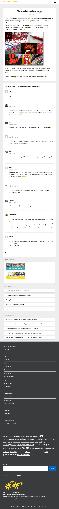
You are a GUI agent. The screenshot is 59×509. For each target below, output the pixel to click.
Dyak (10, 91)
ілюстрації (38, 454)
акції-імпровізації (29, 18)
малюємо (32, 442)
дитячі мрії (23, 436)
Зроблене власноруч (9, 376)
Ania (10, 122)
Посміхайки (7, 413)
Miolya (10, 167)
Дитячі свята (7, 366)
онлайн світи (28, 445)
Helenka (11, 136)
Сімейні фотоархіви (9, 420)
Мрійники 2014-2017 (9, 390)
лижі (19, 442)
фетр (43, 452)
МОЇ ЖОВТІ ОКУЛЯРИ (11, 2)
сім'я (27, 451)
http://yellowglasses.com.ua (19, 494)
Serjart (10, 185)
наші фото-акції (24, 76)
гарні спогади (14, 436)
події (51, 444)
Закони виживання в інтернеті (11, 369)
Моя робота (7, 386)
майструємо (25, 442)
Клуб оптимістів (8, 380)
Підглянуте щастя (8, 407)
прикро (12, 448)
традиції (39, 452)
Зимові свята (7, 373)
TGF (5, 356)
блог (4, 436)
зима (54, 439)
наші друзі (42, 442)
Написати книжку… (9, 393)
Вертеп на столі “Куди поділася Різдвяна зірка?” (28, 324)
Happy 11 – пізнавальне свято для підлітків (18, 309)
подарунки (46, 445)
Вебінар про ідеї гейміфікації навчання (16, 304)
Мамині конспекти (8, 383)
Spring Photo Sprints (9, 353)
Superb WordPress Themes (42, 506)
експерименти (9, 439)
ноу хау (20, 445)
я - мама (33, 455)
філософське (7, 455)
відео (7, 436)
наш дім (36, 442)
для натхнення (32, 436)
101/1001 (6, 349)
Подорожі (6, 410)
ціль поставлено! (23, 455)
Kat (9, 105)
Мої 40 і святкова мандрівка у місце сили (17, 290)
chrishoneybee (13, 214)
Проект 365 (7, 417)
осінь (35, 444)
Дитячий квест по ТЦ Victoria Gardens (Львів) (18, 295)
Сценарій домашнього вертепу (14, 300)
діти (41, 436)
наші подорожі (9, 444)
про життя (18, 448)
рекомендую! (38, 448)
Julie (10, 151)
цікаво (14, 455)
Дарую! (6, 363)
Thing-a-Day (7, 359)
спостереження (20, 452)
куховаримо (15, 442)
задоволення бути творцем (40, 439)
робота (47, 448)
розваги (52, 448)
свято (6, 451)
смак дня (13, 452)
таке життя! (34, 452)
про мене (26, 448)
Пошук (5, 464)
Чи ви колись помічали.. (10, 423)
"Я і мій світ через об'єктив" (10, 346)
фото (46, 452)
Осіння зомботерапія (9, 403)
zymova (11, 200)
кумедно (9, 442)
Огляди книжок (8, 400)
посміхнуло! (7, 448)
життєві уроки (22, 439)
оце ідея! (39, 445)
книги (4, 442)
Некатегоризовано (8, 396)
